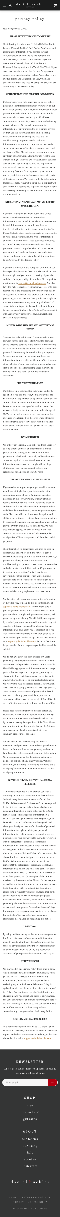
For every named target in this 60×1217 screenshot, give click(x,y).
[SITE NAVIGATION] (4, 5)
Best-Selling (30, 1112)
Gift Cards (30, 1119)
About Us (30, 1159)
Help (30, 1152)
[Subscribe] (53, 1082)
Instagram (30, 1166)
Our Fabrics (30, 1139)
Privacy (19, 1202)
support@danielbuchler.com (32, 283)
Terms (14, 1197)
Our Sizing (30, 1145)
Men (30, 1105)
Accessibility (38, 1202)
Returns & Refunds (36, 1197)
